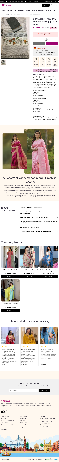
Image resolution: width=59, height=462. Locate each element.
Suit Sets (22, 420)
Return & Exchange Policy (7, 420)
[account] (51, 5)
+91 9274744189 (46, 424)
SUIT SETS (21, 10)
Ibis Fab (7, 459)
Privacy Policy (4, 422)
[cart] (57, 5)
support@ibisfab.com (47, 426)
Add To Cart (10, 276)
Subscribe (44, 390)
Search (46, 5)
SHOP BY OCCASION (38, 10)
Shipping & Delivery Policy (7, 424)
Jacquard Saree (24, 424)
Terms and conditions (6, 427)
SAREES (28, 10)
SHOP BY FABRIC (51, 10)
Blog (21, 427)
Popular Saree (23, 418)
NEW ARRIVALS (11, 10)
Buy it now (52, 43)
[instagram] (4, 412)
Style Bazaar (23, 422)
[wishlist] (54, 5)
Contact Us (4, 429)
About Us (3, 418)
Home (2, 14)
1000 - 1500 (9, 14)
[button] (46, 39)
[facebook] (2, 412)
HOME (3, 10)
